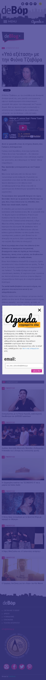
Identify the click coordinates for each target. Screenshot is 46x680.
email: (10, 359)
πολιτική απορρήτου (30, 348)
